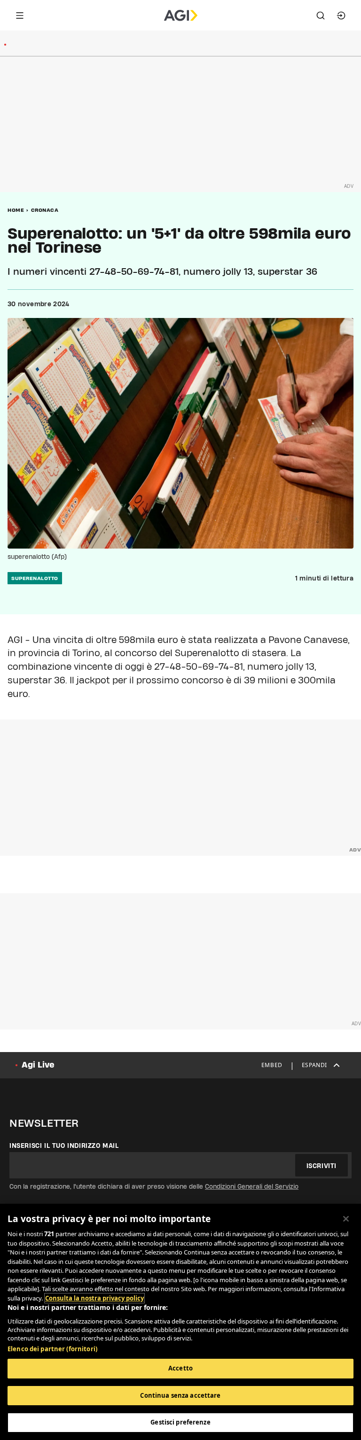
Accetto (180, 1368)
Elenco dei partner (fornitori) (52, 1349)
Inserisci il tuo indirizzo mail (64, 1145)
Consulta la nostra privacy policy (94, 1298)
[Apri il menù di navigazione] (19, 15)
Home (16, 210)
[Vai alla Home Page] (180, 15)
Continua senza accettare (180, 1395)
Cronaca (45, 210)
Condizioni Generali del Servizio (251, 1186)
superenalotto (34, 578)
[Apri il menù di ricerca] (320, 15)
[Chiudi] (346, 1218)
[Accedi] (341, 15)
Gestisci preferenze (180, 1422)
